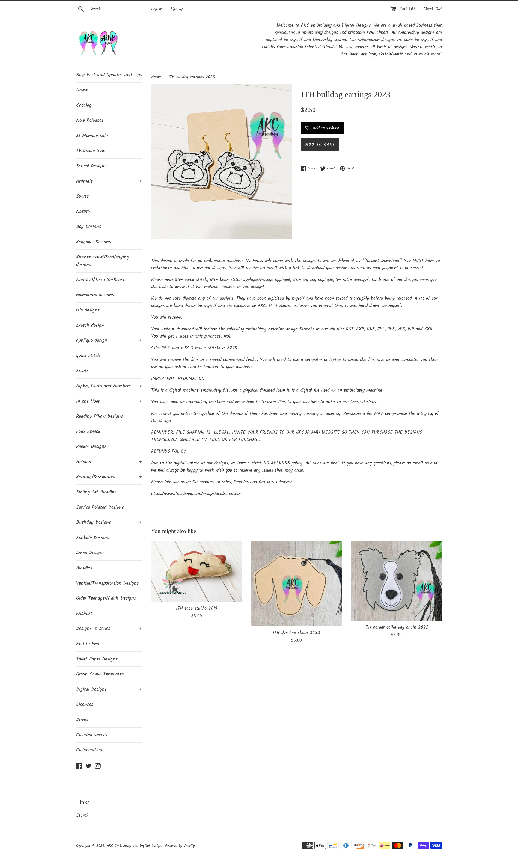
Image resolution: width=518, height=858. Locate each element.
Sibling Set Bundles (96, 492)
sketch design (90, 325)
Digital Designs (109, 689)
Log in (156, 9)
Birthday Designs (109, 522)
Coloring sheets (91, 735)
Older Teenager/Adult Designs (106, 598)
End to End (87, 644)
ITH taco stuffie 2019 (196, 608)
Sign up (176, 9)
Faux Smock (88, 431)
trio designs (88, 310)
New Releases (89, 120)
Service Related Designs (100, 507)
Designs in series (109, 628)
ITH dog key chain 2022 (296, 632)
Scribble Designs (92, 537)
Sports (82, 196)
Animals (109, 181)
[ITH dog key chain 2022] (296, 583)
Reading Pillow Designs (99, 416)
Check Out (432, 9)
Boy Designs (88, 226)
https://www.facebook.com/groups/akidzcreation (196, 493)
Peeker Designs (91, 446)
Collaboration (89, 750)
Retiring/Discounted (109, 477)
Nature (83, 211)
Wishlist (84, 613)
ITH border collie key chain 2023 (396, 627)
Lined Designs (90, 552)
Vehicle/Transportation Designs (107, 583)
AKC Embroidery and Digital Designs (135, 845)
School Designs (91, 166)
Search (82, 815)
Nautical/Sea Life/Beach (101, 280)
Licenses (84, 704)
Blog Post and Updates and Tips (109, 75)
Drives (82, 719)
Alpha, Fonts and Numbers (109, 386)
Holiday (109, 462)
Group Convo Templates (100, 674)
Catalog (83, 105)
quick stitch (88, 355)
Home (82, 90)
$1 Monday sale (92, 135)
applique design (109, 340)
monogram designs (95, 295)
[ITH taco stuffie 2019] (196, 571)
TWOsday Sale (90, 150)
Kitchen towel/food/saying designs (102, 261)
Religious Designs (93, 242)
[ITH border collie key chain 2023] (396, 581)
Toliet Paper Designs (97, 659)
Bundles (84, 568)
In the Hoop (109, 401)
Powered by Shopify (180, 845)
